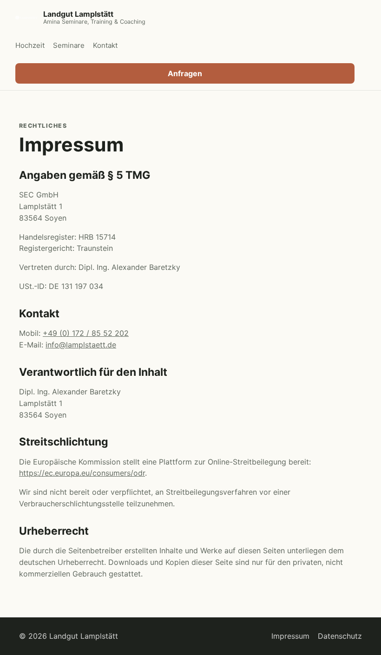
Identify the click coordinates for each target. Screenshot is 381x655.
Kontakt (105, 45)
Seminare (69, 45)
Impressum (290, 636)
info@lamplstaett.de (81, 344)
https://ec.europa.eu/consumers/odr (82, 473)
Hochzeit (30, 45)
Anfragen (185, 73)
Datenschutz (340, 636)
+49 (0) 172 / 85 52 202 (86, 333)
